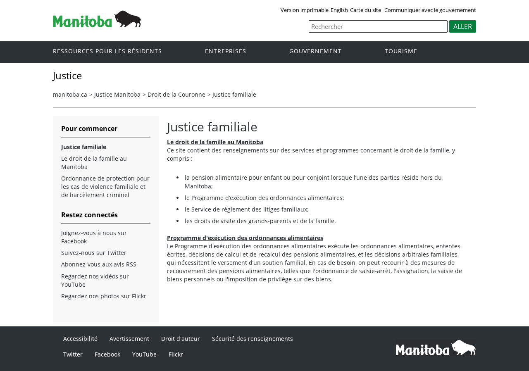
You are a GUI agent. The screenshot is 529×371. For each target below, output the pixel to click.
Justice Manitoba (117, 94)
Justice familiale (234, 94)
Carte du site (365, 10)
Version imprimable (305, 10)
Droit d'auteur (180, 338)
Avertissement (129, 338)
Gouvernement (315, 51)
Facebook (107, 354)
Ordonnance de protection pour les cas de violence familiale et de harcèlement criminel (105, 186)
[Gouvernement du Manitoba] (97, 24)
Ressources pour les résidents (107, 51)
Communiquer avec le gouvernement (430, 10)
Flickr (176, 354)
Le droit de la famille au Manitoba (94, 163)
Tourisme (401, 51)
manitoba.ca (70, 94)
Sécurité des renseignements (252, 338)
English (339, 10)
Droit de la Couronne (176, 94)
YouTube (144, 354)
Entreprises (225, 51)
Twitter (73, 354)
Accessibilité (80, 338)
